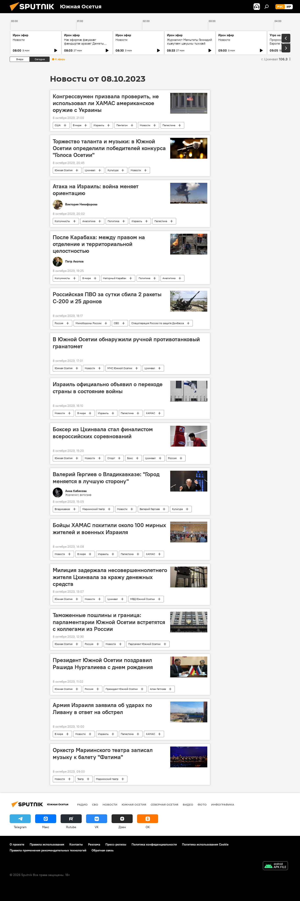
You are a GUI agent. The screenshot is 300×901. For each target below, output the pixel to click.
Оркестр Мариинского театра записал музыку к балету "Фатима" (103, 753)
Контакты (76, 844)
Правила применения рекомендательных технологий (48, 850)
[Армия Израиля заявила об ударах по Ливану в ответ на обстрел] (188, 712)
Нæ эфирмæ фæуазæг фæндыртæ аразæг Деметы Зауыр (84, 43)
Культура (113, 170)
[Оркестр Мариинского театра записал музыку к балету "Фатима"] (188, 757)
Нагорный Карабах (114, 278)
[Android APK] (275, 866)
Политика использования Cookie (205, 844)
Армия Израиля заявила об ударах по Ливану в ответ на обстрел (102, 708)
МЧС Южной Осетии (119, 368)
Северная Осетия (164, 804)
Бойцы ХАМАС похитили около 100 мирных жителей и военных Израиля (109, 528)
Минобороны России (88, 323)
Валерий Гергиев (150, 509)
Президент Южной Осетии (122, 689)
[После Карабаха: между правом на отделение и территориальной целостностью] (188, 244)
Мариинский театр (93, 509)
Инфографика (222, 804)
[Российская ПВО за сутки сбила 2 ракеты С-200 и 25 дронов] (188, 301)
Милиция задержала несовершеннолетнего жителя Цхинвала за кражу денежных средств (110, 577)
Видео (188, 804)
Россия (59, 323)
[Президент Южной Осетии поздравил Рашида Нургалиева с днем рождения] (188, 667)
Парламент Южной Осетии (144, 644)
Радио (82, 804)
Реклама (94, 844)
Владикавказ (62, 509)
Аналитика (88, 221)
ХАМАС (150, 413)
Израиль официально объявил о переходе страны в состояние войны (108, 388)
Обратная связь (103, 850)
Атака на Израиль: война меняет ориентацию (96, 190)
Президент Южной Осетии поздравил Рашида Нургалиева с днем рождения (103, 663)
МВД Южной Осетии (142, 599)
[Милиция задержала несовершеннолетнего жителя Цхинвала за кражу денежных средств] (188, 577)
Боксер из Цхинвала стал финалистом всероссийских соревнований (103, 433)
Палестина (169, 125)
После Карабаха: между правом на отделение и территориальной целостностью (99, 244)
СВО (116, 323)
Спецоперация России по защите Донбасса (157, 323)
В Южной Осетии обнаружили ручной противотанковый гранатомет (126, 343)
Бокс (130, 458)
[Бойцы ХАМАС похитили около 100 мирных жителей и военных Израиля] (188, 532)
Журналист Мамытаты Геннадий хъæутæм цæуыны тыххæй (189, 41)
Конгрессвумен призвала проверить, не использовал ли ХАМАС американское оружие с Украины (106, 103)
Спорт (111, 458)
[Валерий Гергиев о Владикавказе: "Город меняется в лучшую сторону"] (188, 481)
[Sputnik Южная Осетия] (33, 12)
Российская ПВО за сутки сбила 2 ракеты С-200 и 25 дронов (107, 298)
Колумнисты (62, 221)
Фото (202, 804)
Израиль (99, 125)
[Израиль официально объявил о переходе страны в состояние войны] (188, 391)
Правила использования (47, 844)
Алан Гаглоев (158, 689)
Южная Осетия (63, 170)
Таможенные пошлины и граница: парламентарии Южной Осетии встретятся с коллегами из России (109, 622)
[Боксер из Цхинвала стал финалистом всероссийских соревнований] (188, 436)
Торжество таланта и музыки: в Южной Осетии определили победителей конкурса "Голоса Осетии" (109, 148)
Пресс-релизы (115, 844)
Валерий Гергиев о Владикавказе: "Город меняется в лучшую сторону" (106, 478)
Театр (80, 779)
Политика (113, 221)
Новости (19, 40)
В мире (77, 125)
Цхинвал (90, 170)
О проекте (17, 844)
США (58, 125)
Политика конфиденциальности (154, 844)
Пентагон (122, 125)
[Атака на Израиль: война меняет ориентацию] (188, 193)
